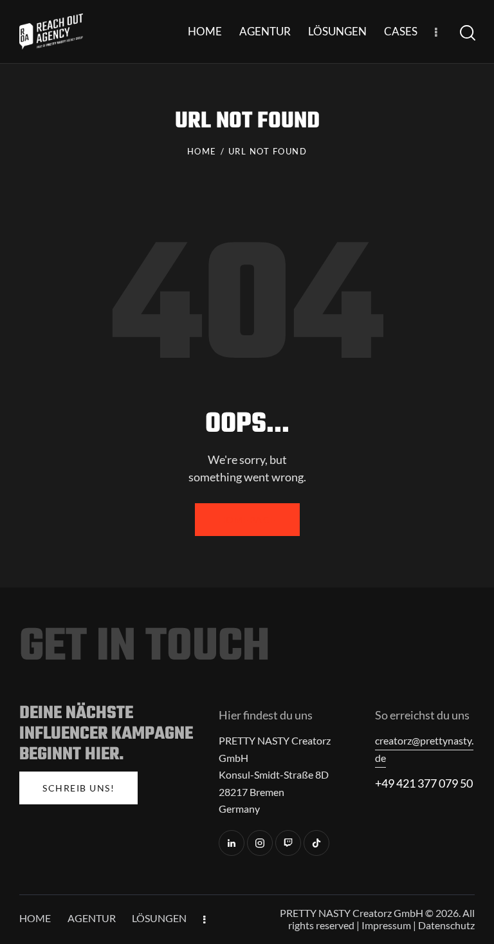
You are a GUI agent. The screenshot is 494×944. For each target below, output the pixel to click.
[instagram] (260, 843)
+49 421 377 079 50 (424, 783)
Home (202, 151)
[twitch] (288, 843)
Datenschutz (446, 925)
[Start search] (468, 33)
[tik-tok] (316, 843)
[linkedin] (231, 843)
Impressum (386, 925)
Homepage (247, 519)
